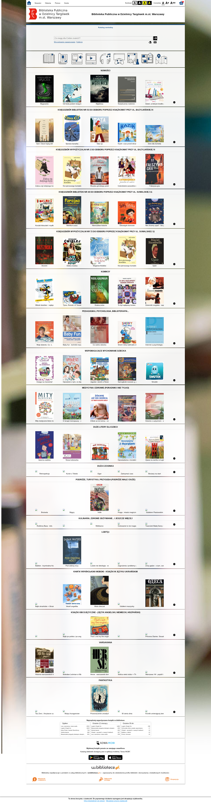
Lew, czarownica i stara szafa (69, 726)
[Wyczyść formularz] (150, 42)
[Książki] (49, 64)
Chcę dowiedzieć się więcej (94, 801)
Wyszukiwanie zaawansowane (64, 42)
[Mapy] (161, 64)
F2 (173, 3)
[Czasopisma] (63, 64)
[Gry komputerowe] (119, 64)
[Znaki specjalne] (155, 42)
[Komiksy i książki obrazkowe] (147, 64)
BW (139, 3)
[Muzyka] (105, 64)
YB (144, 3)
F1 (167, 3)
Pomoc (57, 3)
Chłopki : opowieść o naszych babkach (102, 732)
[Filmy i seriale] (91, 64)
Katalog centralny (105, 27)
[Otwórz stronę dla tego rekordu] (45, 89)
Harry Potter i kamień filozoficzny (70, 730)
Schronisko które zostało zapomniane (132, 728)
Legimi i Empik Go (66, 728)
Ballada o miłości (126, 732)
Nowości (38, 3)
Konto (66, 3)
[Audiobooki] (77, 64)
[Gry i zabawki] (133, 64)
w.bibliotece (94, 773)
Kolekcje (79, 42)
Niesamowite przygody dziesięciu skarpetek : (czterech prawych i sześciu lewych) (83, 734)
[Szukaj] (155, 38)
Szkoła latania (65, 732)
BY (149, 3)
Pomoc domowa (126, 734)
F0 (163, 3)
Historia (48, 3)
